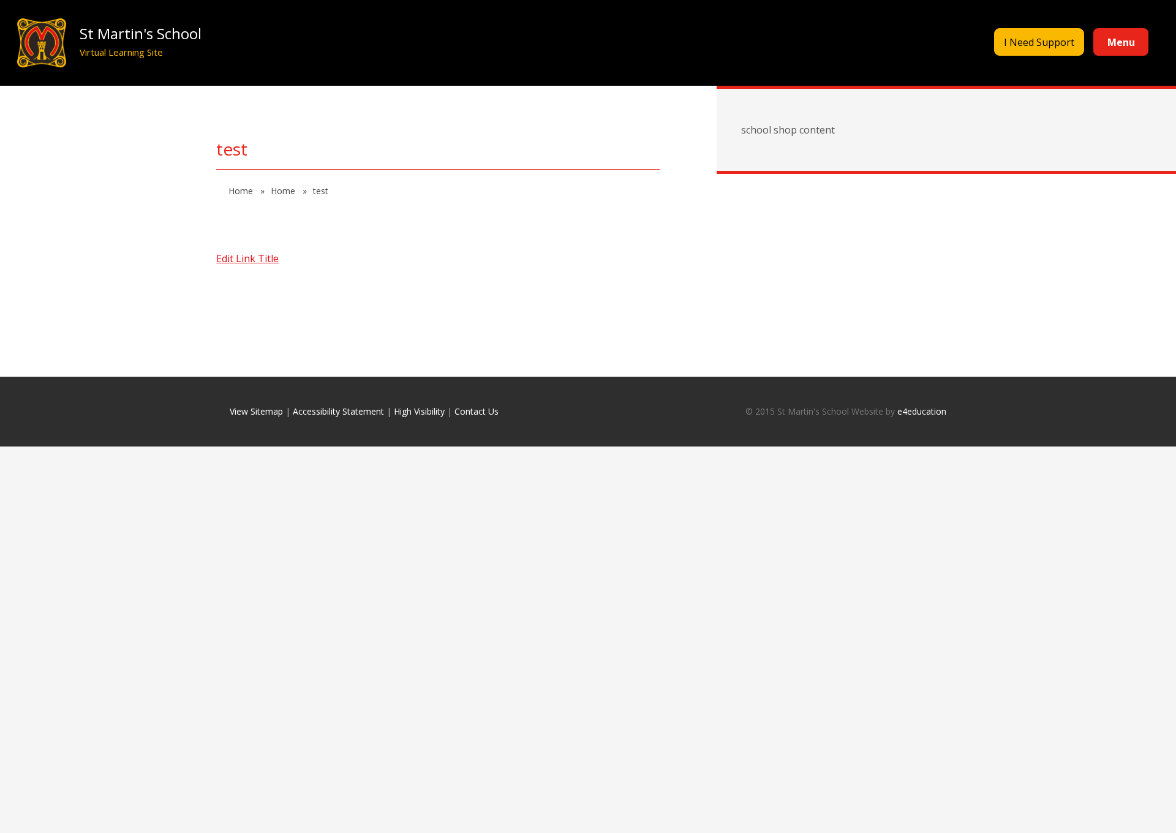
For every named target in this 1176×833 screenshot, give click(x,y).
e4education (921, 411)
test (320, 191)
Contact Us (476, 411)
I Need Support (1039, 42)
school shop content (788, 130)
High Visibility (419, 411)
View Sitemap (256, 411)
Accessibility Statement (338, 411)
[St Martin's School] (41, 43)
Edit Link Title (247, 258)
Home (241, 191)
